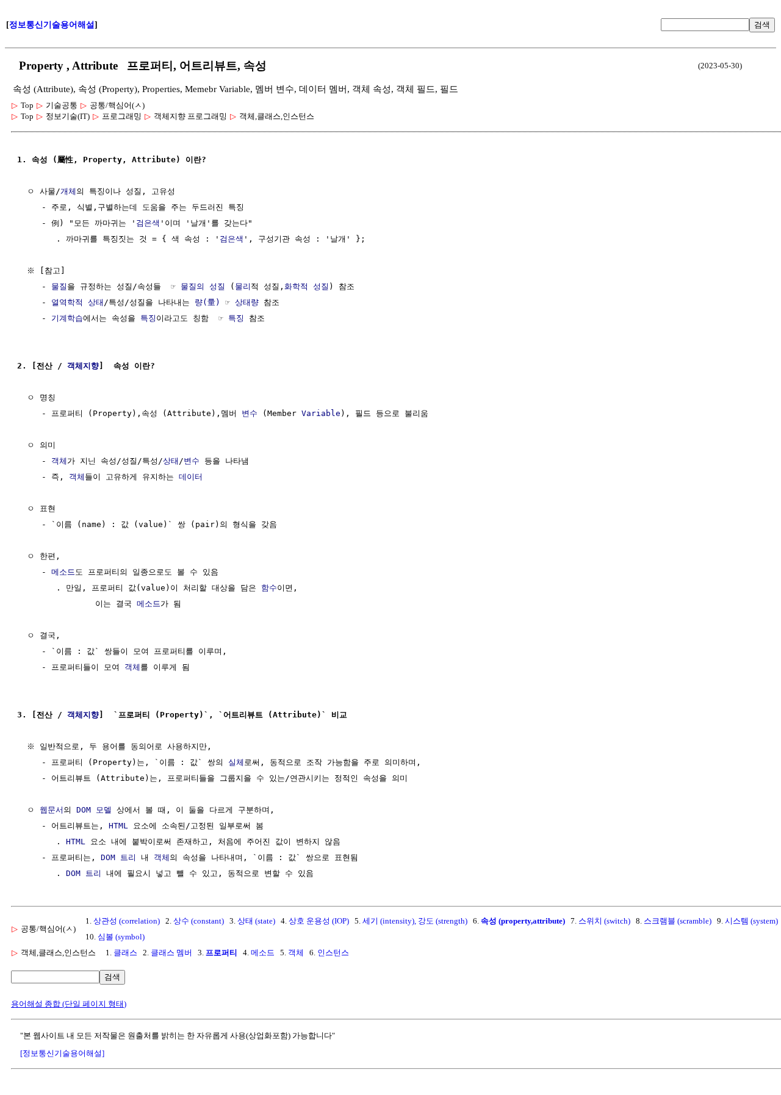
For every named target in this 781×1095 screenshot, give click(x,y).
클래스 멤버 (171, 952)
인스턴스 (333, 952)
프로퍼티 (221, 952)
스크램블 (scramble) (677, 920)
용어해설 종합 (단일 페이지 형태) (68, 1003)
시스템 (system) (751, 920)
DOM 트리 (118, 857)
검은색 (148, 223)
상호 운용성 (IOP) (319, 920)
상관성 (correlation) (126, 920)
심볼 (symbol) (121, 936)
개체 (68, 191)
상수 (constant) (198, 920)
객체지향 (83, 365)
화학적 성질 (306, 286)
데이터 (191, 476)
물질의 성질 (203, 286)
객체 (59, 460)
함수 (269, 587)
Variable (320, 413)
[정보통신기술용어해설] (62, 1053)
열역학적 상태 (77, 302)
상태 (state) (256, 920)
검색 (762, 24)
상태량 (247, 302)
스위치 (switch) (604, 920)
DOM (83, 809)
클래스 (125, 952)
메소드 (63, 571)
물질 (59, 286)
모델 (104, 809)
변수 (249, 413)
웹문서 (51, 809)
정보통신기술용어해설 (52, 24)
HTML (118, 825)
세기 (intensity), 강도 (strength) (414, 920)
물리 (243, 286)
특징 (148, 318)
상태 (171, 460)
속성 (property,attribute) (523, 920)
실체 (236, 762)
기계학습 (67, 318)
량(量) (207, 302)
